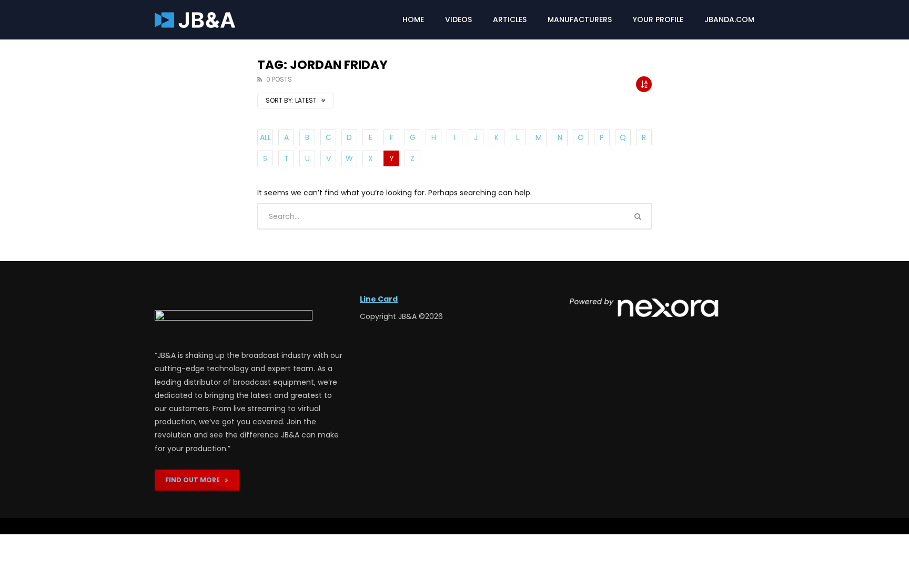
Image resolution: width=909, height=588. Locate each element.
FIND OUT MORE (195, 479)
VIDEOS (458, 19)
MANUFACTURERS (580, 19)
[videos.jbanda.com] (195, 20)
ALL (265, 137)
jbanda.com (729, 19)
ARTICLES (510, 19)
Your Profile (658, 19)
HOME (413, 19)
